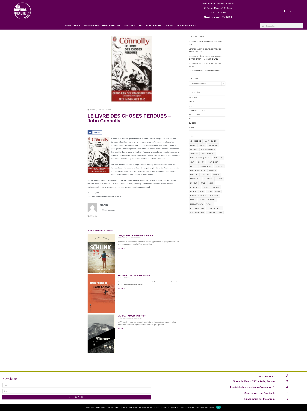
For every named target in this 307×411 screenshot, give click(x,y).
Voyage (209, 204)
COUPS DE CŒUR (91, 26)
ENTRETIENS (129, 26)
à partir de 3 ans (197, 208)
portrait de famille (198, 196)
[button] (95, 132)
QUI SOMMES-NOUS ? (186, 26)
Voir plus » (121, 248)
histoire (219, 179)
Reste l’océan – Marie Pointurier (134, 275)
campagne (218, 158)
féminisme (208, 179)
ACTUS (68, 26)
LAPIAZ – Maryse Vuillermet (132, 316)
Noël (202, 191)
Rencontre (214, 196)
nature (193, 191)
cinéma (201, 162)
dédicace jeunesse (197, 170)
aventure (194, 154)
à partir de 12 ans (215, 212)
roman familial (196, 204)
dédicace (219, 166)
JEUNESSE (192, 123)
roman (193, 200)
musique (216, 187)
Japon (211, 183)
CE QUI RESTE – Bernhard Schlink (135, 235)
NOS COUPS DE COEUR (197, 111)
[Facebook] (284, 11)
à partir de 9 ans (197, 212)
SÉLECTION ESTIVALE (111, 26)
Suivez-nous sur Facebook (259, 393)
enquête (193, 175)
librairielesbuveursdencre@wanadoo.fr (252, 387)
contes (193, 166)
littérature (195, 187)
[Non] (304, 407)
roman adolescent (207, 200)
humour (193, 183)
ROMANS (93, 216)
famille (216, 175)
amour (201, 145)
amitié (192, 145)
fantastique (195, 179)
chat (192, 162)
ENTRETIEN (193, 97)
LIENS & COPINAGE (154, 26)
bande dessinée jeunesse (200, 158)
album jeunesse (211, 141)
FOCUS (77, 26)
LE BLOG (169, 26)
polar (217, 191)
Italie (203, 183)
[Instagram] (290, 11)
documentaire (206, 166)
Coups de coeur (108, 210)
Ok (218, 407)
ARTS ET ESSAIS (194, 114)
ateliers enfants (208, 149)
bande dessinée (208, 154)
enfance (212, 170)
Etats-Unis (205, 175)
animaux (193, 149)
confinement (213, 162)
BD (190, 119)
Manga (206, 187)
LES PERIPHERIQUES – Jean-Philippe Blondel (204, 70)
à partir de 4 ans (214, 208)
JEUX (140, 26)
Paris (210, 191)
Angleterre (213, 145)
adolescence (195, 141)
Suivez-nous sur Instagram (259, 399)
